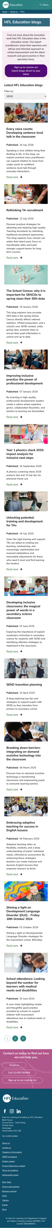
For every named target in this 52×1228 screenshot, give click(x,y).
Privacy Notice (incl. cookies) (13, 1166)
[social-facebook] (4, 1111)
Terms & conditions (10, 1170)
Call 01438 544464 (19, 1072)
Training (5, 1200)
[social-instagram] (11, 1111)
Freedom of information (12, 1152)
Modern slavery (8, 1161)
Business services (9, 1191)
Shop (4, 1209)
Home (4, 11)
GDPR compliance (9, 1156)
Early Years (6, 1182)
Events (5, 1205)
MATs (4, 1196)
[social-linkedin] (18, 1111)
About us (14, 11)
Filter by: (9, 91)
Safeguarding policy (10, 1175)
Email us (14, 1065)
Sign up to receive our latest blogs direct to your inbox (26, 71)
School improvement (10, 1186)
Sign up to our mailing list (22, 1080)
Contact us (6, 1147)
